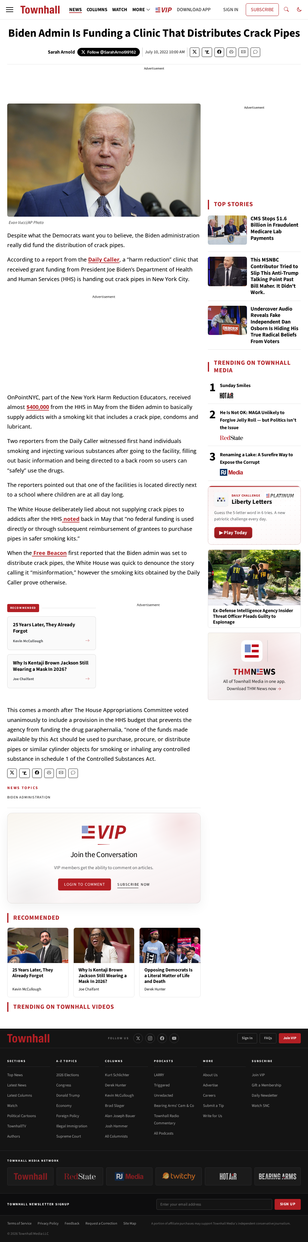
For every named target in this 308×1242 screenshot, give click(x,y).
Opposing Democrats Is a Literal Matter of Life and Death (168, 976)
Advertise (210, 1085)
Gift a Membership (266, 1085)
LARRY (159, 1075)
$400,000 (37, 406)
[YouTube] (174, 1038)
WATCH (119, 9)
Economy (64, 1105)
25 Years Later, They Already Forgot (32, 973)
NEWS (75, 9)
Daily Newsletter (265, 1095)
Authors (13, 1136)
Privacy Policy (48, 1223)
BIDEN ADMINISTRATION (29, 797)
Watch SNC (261, 1105)
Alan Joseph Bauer (120, 1116)
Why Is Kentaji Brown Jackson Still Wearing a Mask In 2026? (103, 976)
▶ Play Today (233, 532)
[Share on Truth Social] (207, 52)
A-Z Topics (66, 1061)
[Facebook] (162, 1038)
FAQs (268, 1038)
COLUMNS (97, 9)
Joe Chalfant (89, 989)
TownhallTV (16, 1126)
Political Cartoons (21, 1116)
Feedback (72, 1223)
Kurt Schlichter (117, 1075)
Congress (63, 1085)
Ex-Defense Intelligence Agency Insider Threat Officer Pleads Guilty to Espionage (253, 616)
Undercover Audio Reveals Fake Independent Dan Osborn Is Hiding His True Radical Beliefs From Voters (274, 325)
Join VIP (289, 1038)
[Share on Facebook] (219, 52)
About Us (210, 1075)
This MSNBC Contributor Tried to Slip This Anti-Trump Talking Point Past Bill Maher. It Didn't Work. (274, 276)
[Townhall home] (28, 1038)
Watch (12, 1105)
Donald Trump (68, 1095)
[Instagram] (150, 1038)
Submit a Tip (213, 1105)
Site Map (129, 1223)
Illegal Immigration (71, 1126)
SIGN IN (230, 9)
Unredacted (163, 1095)
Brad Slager (115, 1105)
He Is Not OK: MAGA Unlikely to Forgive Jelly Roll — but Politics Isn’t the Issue (258, 420)
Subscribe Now (133, 884)
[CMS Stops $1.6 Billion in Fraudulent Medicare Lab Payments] (227, 230)
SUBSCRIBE (262, 9)
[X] (138, 1038)
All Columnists (116, 1136)
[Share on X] (194, 52)
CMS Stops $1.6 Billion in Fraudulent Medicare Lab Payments (274, 228)
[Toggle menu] (10, 10)
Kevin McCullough (26, 989)
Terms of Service (19, 1223)
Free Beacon (49, 552)
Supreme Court (68, 1136)
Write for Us (212, 1116)
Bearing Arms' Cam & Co (174, 1105)
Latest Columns (19, 1095)
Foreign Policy (67, 1116)
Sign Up (288, 1204)
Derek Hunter (155, 989)
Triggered (162, 1085)
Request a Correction (101, 1223)
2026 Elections (67, 1075)
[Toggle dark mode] (299, 9)
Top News (15, 1075)
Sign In (247, 1038)
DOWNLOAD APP (194, 9)
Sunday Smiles (235, 385)
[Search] (286, 9)
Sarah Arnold (61, 52)
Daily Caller (103, 259)
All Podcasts (163, 1133)
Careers (209, 1095)
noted (70, 518)
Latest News (16, 1085)
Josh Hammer (116, 1126)
